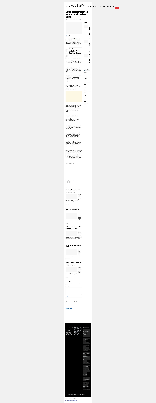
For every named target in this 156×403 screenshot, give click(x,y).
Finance (80, 6)
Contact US (112, 6)
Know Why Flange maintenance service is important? (73, 245)
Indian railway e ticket (86, 369)
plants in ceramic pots (86, 382)
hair (87, 362)
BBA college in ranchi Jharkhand (86, 332)
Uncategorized (86, 103)
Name (67, 296)
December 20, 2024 (71, 212)
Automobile (85, 72)
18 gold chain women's (86, 327)
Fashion (75, 333)
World (88, 6)
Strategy (87, 383)
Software (81, 329)
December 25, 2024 (71, 192)
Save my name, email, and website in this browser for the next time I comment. (73, 305)
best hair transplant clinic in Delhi (86, 336)
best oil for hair (85, 339)
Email (67, 301)
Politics (104, 6)
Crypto (85, 75)
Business (76, 6)
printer (84, 383)
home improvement (87, 86)
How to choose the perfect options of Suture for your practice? (90, 59)
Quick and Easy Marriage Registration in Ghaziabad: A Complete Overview (74, 51)
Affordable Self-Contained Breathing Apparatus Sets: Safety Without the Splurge (75, 53)
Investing (84, 6)
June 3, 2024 (73, 19)
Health (108, 6)
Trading (73, 163)
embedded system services (85, 359)
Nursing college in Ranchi (86, 379)
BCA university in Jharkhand (85, 334)
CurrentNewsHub (78, 4)
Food (77, 327)
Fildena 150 (84, 362)
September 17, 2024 (71, 265)
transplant (87, 386)
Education (96, 6)
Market (73, 6)
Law (84, 89)
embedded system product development (86, 357)
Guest (69, 19)
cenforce (84, 346)
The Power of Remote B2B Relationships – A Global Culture (73, 263)
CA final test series (85, 342)
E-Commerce (87, 353)
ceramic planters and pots (86, 349)
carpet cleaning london (86, 345)
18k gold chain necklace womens (86, 329)
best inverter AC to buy (86, 338)
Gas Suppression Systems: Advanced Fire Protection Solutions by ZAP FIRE (74, 55)
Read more (67, 204)
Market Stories (85, 374)
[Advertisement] (81, 96)
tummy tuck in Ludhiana (86, 389)
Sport (84, 98)
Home (69, 6)
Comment (67, 286)
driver (84, 353)
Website (75, 301)
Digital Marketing (75, 331)
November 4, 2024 (71, 229)
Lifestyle (85, 90)
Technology (92, 6)
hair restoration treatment (86, 363)
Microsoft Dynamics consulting (85, 377)
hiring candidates (85, 366)
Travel (100, 6)
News (80, 327)
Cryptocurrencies (85, 350)
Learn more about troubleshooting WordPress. (71, 400)
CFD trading (69, 163)
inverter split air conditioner (85, 371)
